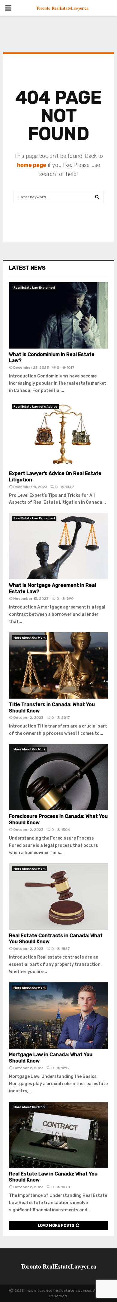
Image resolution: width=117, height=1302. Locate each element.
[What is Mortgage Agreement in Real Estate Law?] (58, 546)
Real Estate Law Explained (34, 288)
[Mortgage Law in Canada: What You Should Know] (58, 1015)
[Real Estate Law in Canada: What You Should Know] (58, 1135)
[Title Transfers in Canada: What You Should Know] (58, 665)
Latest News (27, 267)
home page (31, 165)
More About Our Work (30, 638)
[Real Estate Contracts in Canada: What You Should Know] (58, 896)
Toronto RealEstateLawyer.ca (62, 8)
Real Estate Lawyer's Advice (35, 406)
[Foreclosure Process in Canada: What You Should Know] (58, 777)
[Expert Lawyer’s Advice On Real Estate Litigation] (58, 434)
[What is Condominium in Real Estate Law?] (58, 315)
